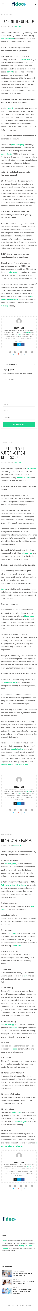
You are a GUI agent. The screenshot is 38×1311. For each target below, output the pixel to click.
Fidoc (19, 334)
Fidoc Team (17, 26)
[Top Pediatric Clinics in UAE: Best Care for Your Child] (7, 1282)
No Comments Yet (12, 364)
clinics (28, 332)
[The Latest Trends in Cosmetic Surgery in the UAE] (7, 1273)
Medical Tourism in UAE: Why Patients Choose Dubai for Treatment (22, 1291)
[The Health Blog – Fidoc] (19, 4)
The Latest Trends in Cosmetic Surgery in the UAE (22, 1274)
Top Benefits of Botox (18, 21)
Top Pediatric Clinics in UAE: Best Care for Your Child (23, 1282)
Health (3, 442)
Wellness (9, 15)
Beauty (3, 15)
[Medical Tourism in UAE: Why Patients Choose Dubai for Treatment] (7, 1291)
